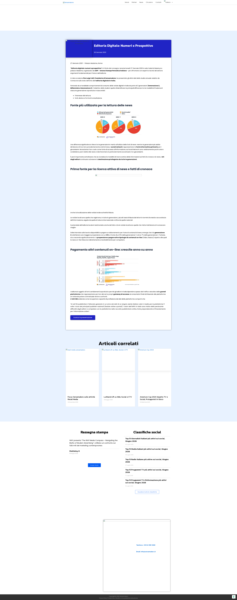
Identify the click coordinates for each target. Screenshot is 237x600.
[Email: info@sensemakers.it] (137, 548)
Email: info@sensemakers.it (146, 551)
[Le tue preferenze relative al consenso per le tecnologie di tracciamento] (234, 597)
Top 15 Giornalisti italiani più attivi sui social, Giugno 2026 (145, 439)
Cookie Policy (111, 598)
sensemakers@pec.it (146, 561)
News (141, 2)
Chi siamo (149, 2)
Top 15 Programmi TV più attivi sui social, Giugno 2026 (146, 471)
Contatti (158, 2)
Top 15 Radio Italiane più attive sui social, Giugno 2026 (147, 460)
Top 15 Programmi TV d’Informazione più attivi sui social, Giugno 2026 (145, 481)
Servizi (127, 2)
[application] (172, 2)
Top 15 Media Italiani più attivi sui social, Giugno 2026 (146, 450)
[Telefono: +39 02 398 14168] (137, 542)
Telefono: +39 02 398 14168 (145, 545)
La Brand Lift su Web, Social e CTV (118, 396)
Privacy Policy (103, 598)
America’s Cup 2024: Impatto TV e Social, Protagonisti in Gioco (154, 398)
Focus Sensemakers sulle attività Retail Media (81, 398)
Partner (134, 2)
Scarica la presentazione (82, 317)
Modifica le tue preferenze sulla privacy (127, 598)
